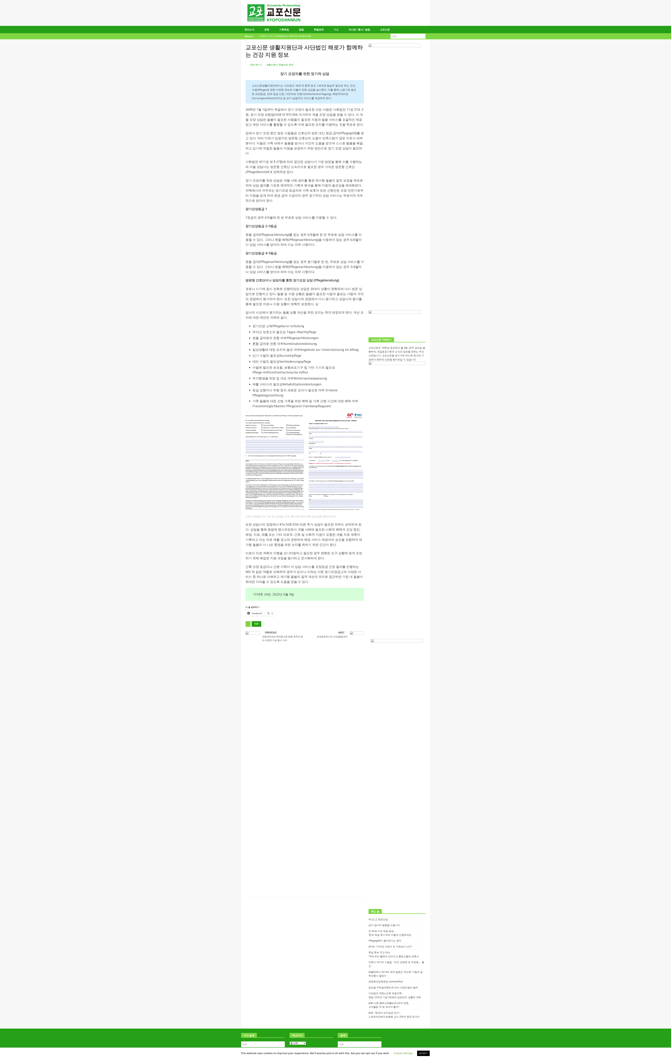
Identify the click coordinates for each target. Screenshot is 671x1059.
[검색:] (408, 36)
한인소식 (249, 29)
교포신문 (385, 29)
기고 (336, 29)
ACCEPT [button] (423, 1053)
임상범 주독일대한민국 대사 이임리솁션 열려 (393, 987)
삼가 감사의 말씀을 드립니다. (385, 925)
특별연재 (319, 29)
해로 (291, 64)
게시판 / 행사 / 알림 (359, 29)
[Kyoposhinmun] (335, 24)
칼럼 (301, 29)
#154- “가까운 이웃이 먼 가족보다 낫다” (390, 946)
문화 (266, 29)
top (256, 623)
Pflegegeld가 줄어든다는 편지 (385, 940)
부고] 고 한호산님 (378, 919)
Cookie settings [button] (403, 1053)
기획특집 (284, 29)
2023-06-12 (255, 64)
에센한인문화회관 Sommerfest (386, 981)
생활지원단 (272, 64)
